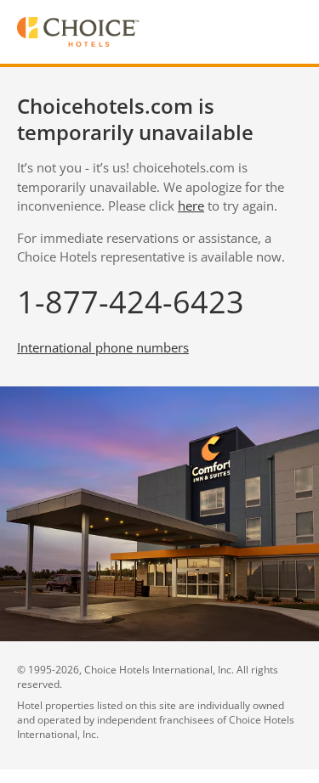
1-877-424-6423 (130, 302)
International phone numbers (103, 347)
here (191, 205)
